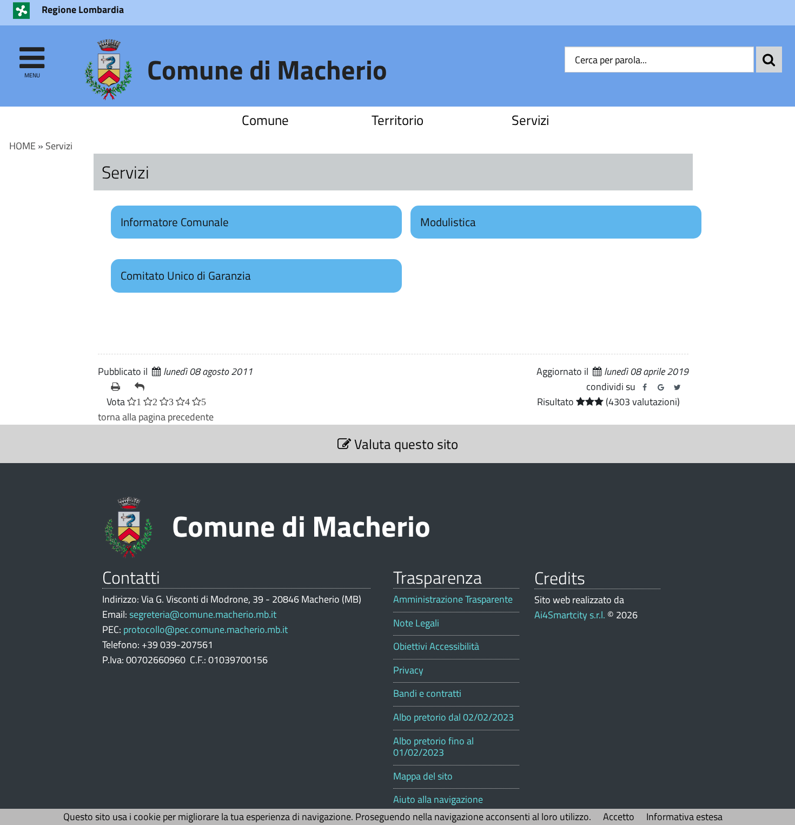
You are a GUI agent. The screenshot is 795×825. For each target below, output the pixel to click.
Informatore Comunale (175, 221)
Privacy (408, 670)
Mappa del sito (423, 776)
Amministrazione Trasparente (453, 599)
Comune (265, 119)
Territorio (397, 119)
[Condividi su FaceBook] (645, 387)
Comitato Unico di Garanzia (186, 275)
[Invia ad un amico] (142, 386)
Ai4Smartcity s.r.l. (569, 615)
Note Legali (416, 623)
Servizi (530, 119)
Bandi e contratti (427, 693)
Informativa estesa (684, 816)
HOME (22, 145)
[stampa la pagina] (118, 386)
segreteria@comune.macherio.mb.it (202, 614)
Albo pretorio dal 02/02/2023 (453, 717)
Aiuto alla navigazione (438, 800)
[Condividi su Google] (661, 387)
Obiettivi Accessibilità (436, 646)
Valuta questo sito (404, 443)
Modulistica (448, 221)
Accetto (618, 816)
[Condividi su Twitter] (677, 387)
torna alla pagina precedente (156, 417)
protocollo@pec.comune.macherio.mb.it (205, 629)
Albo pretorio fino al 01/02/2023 (433, 746)
